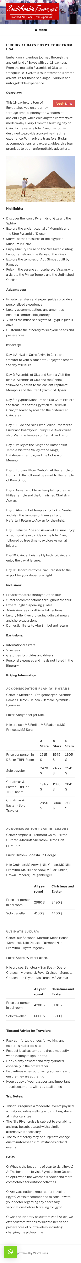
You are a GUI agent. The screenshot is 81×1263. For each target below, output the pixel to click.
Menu (43, 30)
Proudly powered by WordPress (27, 1253)
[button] (10, 1252)
